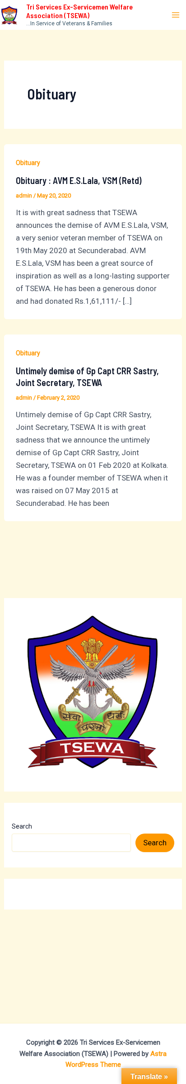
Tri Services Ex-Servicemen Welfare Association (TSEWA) (79, 10)
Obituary (28, 162)
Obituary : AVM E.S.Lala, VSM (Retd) (78, 180)
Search (22, 826)
